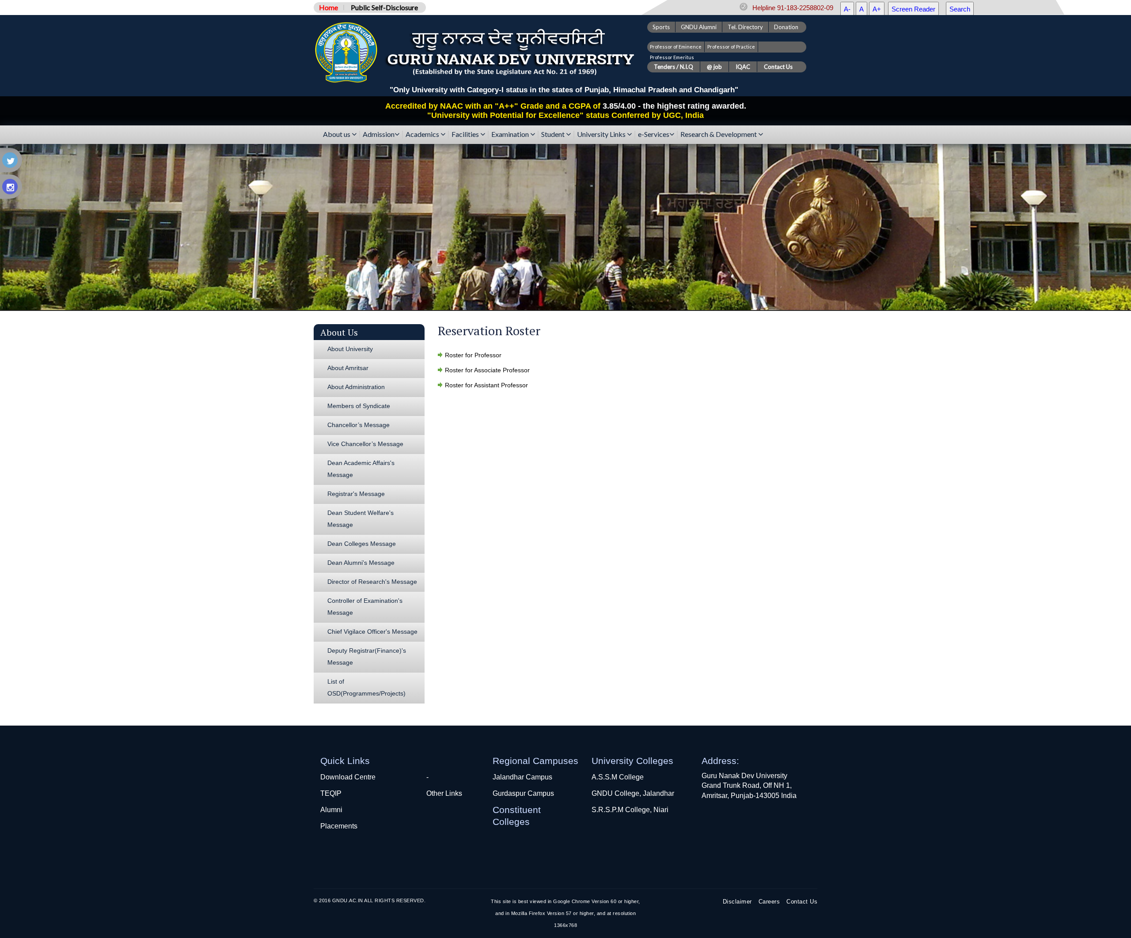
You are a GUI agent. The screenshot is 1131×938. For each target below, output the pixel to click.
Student (553, 134)
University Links (602, 134)
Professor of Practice (731, 46)
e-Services (653, 134)
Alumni (331, 809)
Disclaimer (737, 901)
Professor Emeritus (672, 57)
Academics (423, 134)
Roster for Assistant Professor (486, 385)
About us (337, 134)
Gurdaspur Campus (523, 793)
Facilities (466, 134)
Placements (338, 826)
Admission (379, 134)
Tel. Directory (745, 26)
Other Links (444, 793)
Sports (661, 26)
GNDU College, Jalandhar (633, 793)
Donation (786, 26)
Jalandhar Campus (522, 777)
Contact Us (801, 901)
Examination (510, 134)
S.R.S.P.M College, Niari (630, 809)
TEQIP (331, 793)
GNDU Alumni (699, 26)
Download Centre (348, 777)
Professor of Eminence (676, 46)
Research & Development (719, 134)
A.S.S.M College (618, 777)
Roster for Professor (473, 355)
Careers (769, 901)
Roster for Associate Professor (487, 370)
